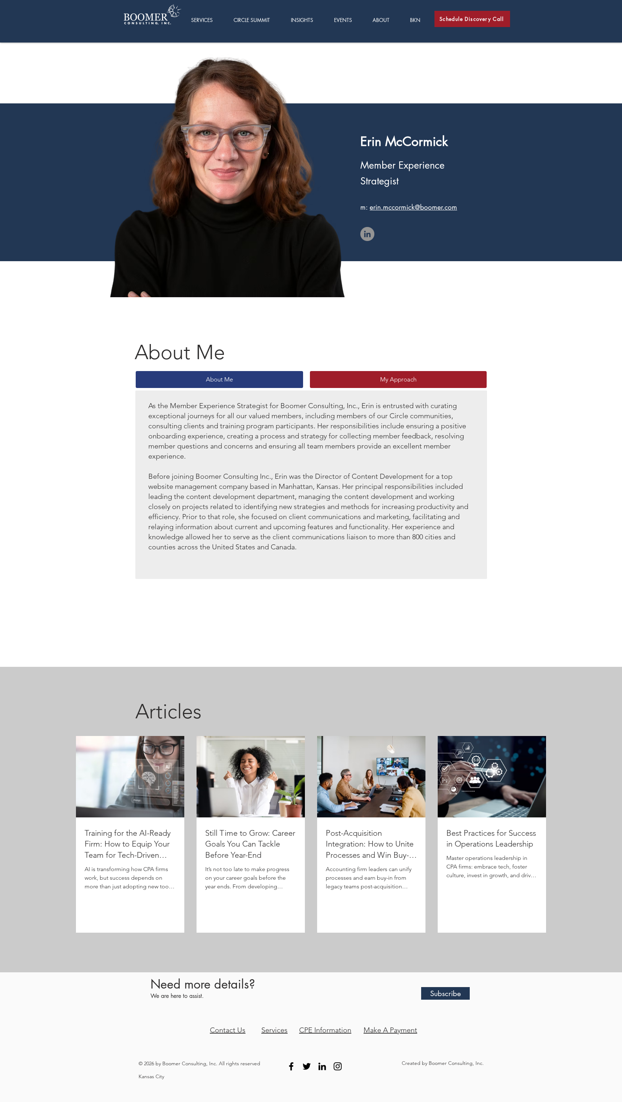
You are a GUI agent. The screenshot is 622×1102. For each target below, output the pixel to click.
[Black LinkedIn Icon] (322, 1066)
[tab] (219, 379)
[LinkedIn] (367, 234)
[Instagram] (337, 1066)
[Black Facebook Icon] (291, 1066)
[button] (307, 20)
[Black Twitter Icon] (306, 1066)
